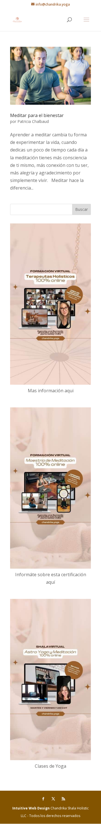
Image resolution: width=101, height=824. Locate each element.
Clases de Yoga (50, 766)
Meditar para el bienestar (37, 115)
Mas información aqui (51, 391)
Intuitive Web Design (31, 808)
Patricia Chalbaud (33, 121)
